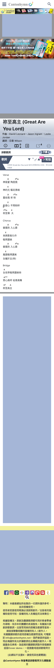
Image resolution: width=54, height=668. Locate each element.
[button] (18, 56)
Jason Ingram (35, 133)
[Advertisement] (27, 25)
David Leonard (17, 133)
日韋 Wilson (15, 140)
